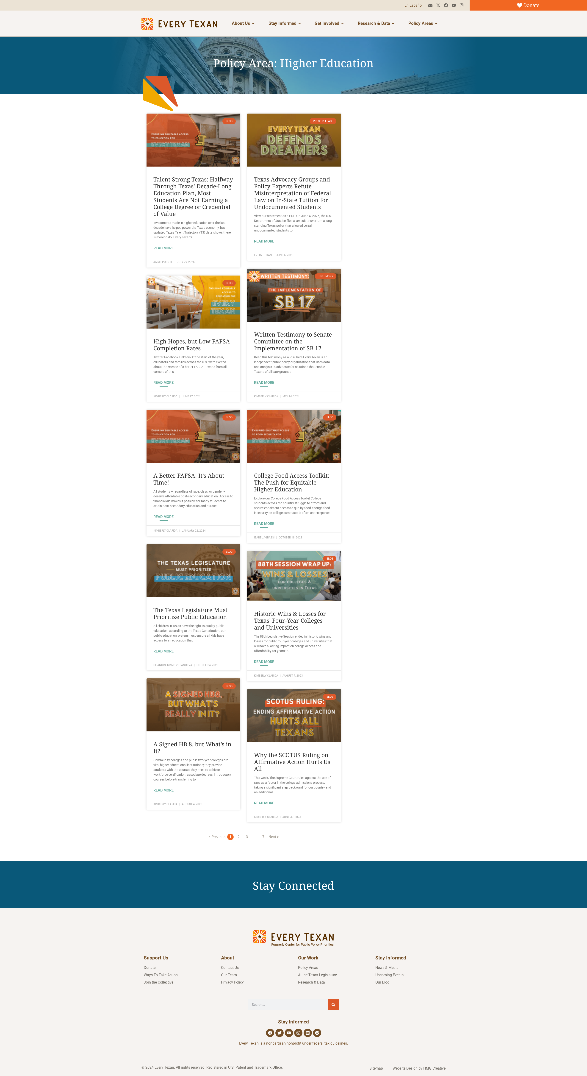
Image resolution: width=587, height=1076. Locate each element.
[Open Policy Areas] (436, 23)
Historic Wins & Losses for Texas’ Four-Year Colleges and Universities (290, 620)
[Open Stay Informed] (300, 23)
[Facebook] (446, 5)
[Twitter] (279, 1033)
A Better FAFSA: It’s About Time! (188, 479)
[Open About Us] (253, 23)
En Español (413, 5)
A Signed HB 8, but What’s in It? (192, 747)
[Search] (333, 1004)
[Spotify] (317, 1033)
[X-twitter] (438, 5)
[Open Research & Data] (393, 23)
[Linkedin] (308, 1033)
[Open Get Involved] (342, 23)
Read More (163, 248)
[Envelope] (430, 5)
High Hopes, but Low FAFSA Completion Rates (191, 344)
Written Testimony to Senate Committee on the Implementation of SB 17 (293, 341)
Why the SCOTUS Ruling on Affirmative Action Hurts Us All (292, 761)
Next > (274, 837)
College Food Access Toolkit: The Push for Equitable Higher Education (291, 482)
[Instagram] (461, 5)
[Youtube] (453, 5)
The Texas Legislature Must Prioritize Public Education (190, 613)
